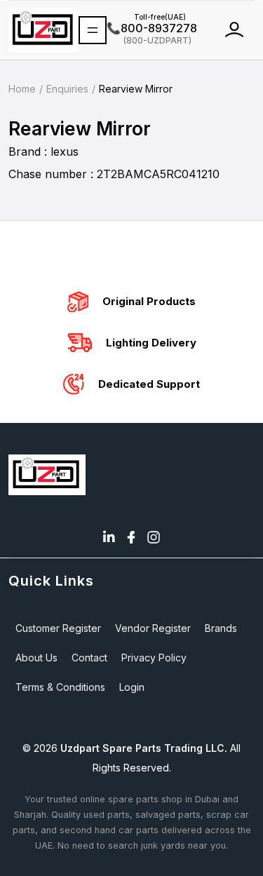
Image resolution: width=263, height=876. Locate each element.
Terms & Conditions (60, 687)
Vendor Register (153, 628)
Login (131, 687)
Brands (221, 628)
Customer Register (58, 628)
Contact (89, 657)
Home (22, 89)
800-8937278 (152, 28)
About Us (36, 657)
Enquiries (67, 89)
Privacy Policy (154, 657)
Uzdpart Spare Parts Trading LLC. (143, 748)
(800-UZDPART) (149, 39)
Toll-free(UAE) (146, 17)
